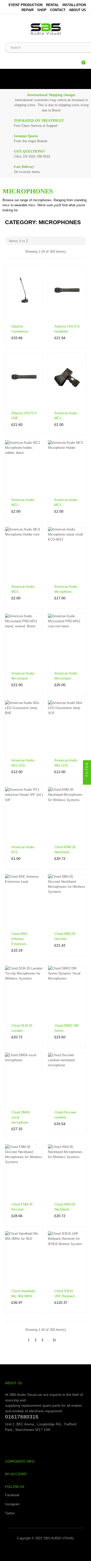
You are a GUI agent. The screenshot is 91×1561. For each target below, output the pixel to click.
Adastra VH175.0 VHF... (23, 415)
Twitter (10, 1513)
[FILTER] (87, 781)
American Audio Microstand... (22, 675)
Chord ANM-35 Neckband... (65, 849)
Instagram (12, 1504)
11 (54, 1340)
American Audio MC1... (65, 415)
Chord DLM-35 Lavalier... (21, 1028)
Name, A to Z (46, 241)
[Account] (71, 60)
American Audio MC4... (22, 589)
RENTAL (52, 5)
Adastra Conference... (21, 329)
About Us (77, 10)
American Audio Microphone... (65, 589)
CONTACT (57, 10)
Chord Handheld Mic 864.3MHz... (23, 1293)
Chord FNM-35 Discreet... (22, 1206)
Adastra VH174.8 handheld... (66, 329)
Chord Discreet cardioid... (65, 1114)
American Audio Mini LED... (22, 762)
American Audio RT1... (22, 849)
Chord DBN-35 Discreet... (64, 936)
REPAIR (27, 10)
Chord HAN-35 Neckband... (64, 1206)
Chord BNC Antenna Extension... (20, 939)
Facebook (12, 1495)
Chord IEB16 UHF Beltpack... (66, 1293)
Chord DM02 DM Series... (66, 1028)
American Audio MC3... (65, 502)
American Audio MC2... (22, 502)
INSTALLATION (74, 5)
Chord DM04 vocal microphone (20, 1117)
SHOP (42, 10)
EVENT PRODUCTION (25, 5)
